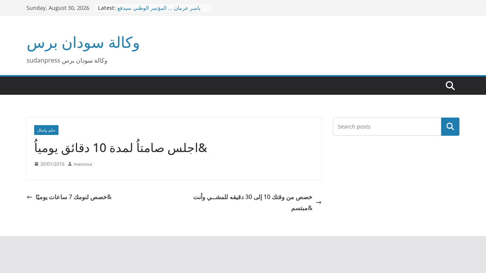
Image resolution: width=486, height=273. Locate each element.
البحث (450, 126)
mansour (83, 164)
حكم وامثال (46, 130)
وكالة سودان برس (83, 41)
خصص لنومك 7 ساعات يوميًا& (74, 197)
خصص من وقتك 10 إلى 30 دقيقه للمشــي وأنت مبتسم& (252, 202)
